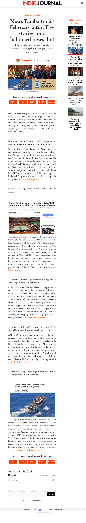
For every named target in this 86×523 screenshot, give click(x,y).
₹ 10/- (13, 102)
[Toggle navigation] (82, 2)
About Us (27, 509)
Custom (51, 102)
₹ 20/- (22, 102)
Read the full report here (30, 179)
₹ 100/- (41, 102)
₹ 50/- (32, 102)
